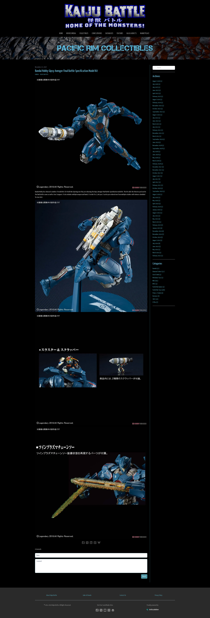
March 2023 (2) (157, 124)
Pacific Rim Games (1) (158, 287)
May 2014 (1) (156, 249)
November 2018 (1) (158, 145)
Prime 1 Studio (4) (158, 293)
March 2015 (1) (157, 222)
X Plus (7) (155, 302)
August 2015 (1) (157, 213)
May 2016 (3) (156, 200)
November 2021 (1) (158, 133)
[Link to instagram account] (109, 610)
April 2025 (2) (157, 93)
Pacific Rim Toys (44, 74)
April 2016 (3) (157, 204)
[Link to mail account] (113, 610)
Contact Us (123, 595)
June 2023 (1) (157, 121)
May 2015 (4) (156, 219)
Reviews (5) (156, 296)
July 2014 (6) (156, 243)
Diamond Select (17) (158, 271)
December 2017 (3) (158, 167)
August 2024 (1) (157, 99)
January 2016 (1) (157, 210)
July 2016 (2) (156, 197)
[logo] (105, 16)
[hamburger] (39, 3)
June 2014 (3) (157, 246)
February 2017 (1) (158, 185)
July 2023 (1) (156, 118)
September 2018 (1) (159, 148)
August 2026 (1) (157, 81)
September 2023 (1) (159, 112)
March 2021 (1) (157, 136)
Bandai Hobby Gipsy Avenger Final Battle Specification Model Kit (66, 71)
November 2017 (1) (158, 170)
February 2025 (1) (158, 96)
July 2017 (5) (156, 179)
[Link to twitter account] (101, 610)
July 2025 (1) (156, 87)
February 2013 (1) (158, 256)
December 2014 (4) (158, 231)
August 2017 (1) (157, 176)
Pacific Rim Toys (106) (159, 290)
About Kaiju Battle (51, 595)
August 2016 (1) (157, 194)
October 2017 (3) (158, 173)
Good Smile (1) (157, 274)
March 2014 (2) (157, 252)
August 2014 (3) (157, 240)
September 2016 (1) (159, 191)
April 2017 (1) (157, 182)
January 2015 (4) (157, 228)
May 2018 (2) (156, 158)
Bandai (37, 74)
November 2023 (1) (158, 106)
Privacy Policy (158, 595)
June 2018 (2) (157, 155)
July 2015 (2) (156, 216)
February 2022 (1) (158, 130)
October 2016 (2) (158, 188)
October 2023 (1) (158, 109)
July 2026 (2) (156, 84)
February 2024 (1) (158, 102)
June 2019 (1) (157, 142)
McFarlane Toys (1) (158, 278)
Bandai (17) (156, 268)
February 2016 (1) (158, 207)
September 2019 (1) (159, 139)
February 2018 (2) (158, 164)
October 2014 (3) (158, 237)
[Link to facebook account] (97, 610)
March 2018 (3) (157, 161)
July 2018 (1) (156, 151)
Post (144, 576)
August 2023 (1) (157, 115)
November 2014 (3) (158, 234)
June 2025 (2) (157, 90)
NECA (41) (155, 281)
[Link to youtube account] (105, 610)
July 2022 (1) (156, 127)
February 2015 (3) (158, 225)
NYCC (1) (155, 284)
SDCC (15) (155, 299)
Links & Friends (87, 595)
